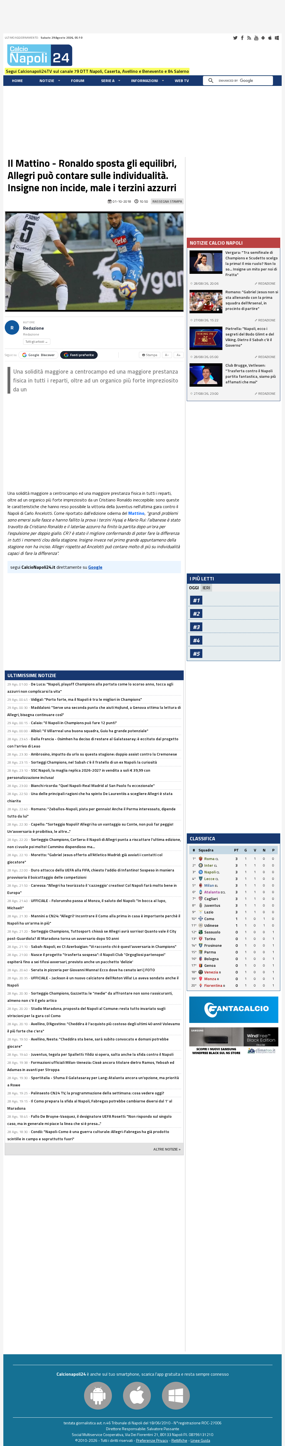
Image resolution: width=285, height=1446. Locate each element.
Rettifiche (179, 1440)
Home (17, 80)
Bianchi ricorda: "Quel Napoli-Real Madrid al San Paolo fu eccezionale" (93, 785)
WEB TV (182, 80)
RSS (249, 38)
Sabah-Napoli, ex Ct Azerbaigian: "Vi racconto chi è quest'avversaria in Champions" (103, 946)
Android (263, 38)
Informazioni (144, 80)
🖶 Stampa (149, 354)
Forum (77, 80)
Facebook (242, 38)
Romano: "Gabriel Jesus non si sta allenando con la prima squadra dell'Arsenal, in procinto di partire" (251, 300)
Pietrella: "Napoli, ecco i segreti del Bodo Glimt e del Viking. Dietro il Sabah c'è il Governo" (249, 337)
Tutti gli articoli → (37, 341)
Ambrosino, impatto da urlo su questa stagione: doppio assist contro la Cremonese (104, 754)
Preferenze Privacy (152, 1440)
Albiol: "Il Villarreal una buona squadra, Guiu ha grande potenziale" (89, 731)
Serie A (107, 80)
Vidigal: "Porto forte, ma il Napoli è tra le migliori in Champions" (86, 699)
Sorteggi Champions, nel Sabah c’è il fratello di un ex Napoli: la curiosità (94, 762)
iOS (270, 38)
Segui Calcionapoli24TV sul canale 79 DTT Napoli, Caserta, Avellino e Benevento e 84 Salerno (97, 71)
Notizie (47, 80)
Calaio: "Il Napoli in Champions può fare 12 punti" (74, 723)
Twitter (235, 38)
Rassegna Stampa (167, 201)
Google (41, 354)
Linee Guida (200, 1440)
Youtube (256, 38)
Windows (277, 38)
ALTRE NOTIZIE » (167, 1149)
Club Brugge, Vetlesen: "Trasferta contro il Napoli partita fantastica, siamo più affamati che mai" (250, 373)
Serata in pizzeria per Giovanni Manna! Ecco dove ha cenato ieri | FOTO (93, 970)
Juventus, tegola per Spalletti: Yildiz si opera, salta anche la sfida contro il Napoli (102, 1054)
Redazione (33, 328)
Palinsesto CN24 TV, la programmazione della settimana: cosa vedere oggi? (97, 1093)
